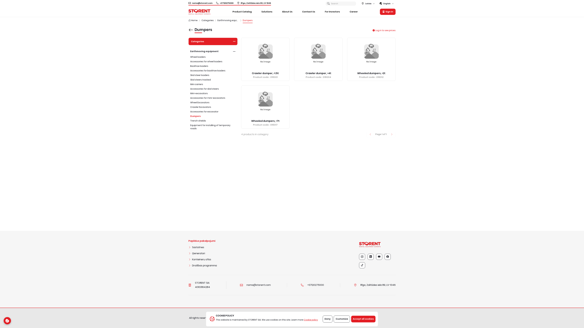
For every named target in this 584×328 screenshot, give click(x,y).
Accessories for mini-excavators (207, 97)
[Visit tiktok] (362, 265)
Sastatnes (198, 247)
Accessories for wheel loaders (206, 61)
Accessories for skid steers (204, 88)
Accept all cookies (363, 318)
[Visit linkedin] (371, 257)
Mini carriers (196, 84)
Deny (328, 318)
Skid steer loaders (199, 75)
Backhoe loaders (199, 66)
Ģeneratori (198, 253)
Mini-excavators (199, 93)
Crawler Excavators (200, 107)
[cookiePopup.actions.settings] (7, 320)
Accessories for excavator (204, 111)
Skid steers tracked (200, 79)
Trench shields (198, 120)
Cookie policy (311, 319)
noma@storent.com (202, 3)
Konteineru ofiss (201, 259)
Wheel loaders (198, 56)
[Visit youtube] (379, 257)
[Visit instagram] (362, 257)
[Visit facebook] (388, 257)
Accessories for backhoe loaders (207, 70)
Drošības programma (204, 265)
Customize (342, 318)
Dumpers (195, 116)
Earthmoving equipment (204, 51)
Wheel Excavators (199, 102)
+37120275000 (226, 3)
